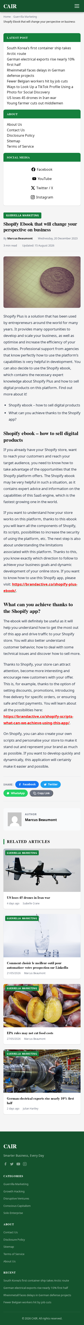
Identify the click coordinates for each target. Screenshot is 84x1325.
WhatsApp (18, 793)
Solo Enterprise (13, 1213)
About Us (14, 124)
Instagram (44, 197)
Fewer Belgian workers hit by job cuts (37, 81)
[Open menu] (77, 6)
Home (7, 17)
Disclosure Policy (20, 135)
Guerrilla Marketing (25, 17)
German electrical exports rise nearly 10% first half (40, 1100)
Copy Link (43, 793)
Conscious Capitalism (17, 1206)
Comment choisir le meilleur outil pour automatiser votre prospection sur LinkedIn (37, 965)
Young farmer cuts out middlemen (35, 103)
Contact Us (16, 130)
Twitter (53, 784)
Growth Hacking (14, 1191)
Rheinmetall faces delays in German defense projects (37, 1295)
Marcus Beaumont (20, 238)
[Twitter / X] (12, 1164)
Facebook (29, 784)
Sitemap (13, 141)
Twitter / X (44, 188)
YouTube (45, 178)
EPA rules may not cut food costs (30, 1033)
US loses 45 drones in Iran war (28, 897)
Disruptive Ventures (16, 1198)
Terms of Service (20, 146)
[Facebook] (5, 1164)
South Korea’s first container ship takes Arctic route (36, 1280)
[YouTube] (18, 1164)
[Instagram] (25, 1164)
